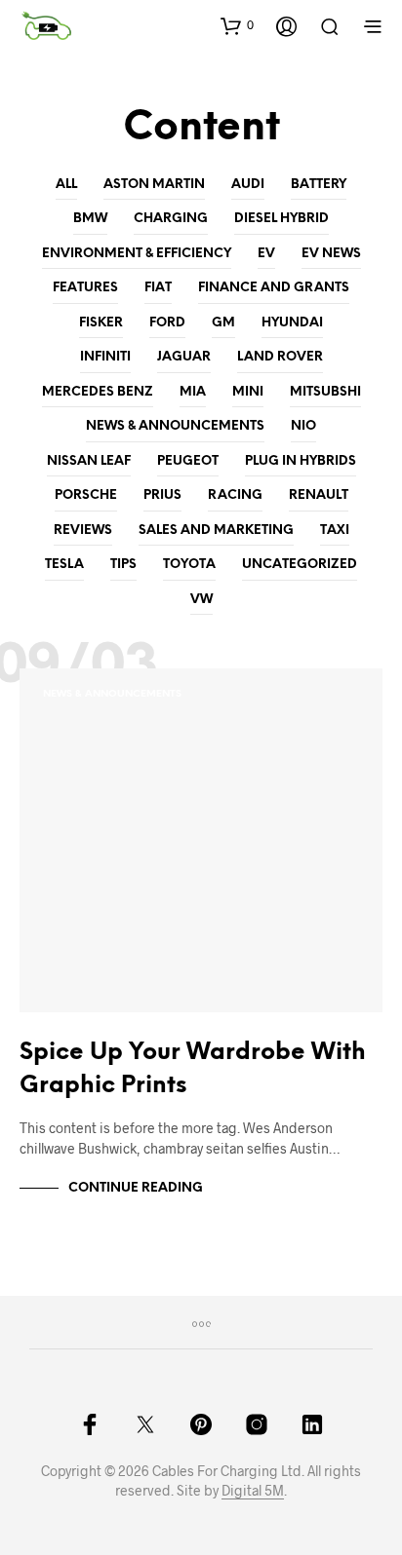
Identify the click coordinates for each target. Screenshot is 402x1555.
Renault (318, 495)
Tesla (64, 564)
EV (266, 253)
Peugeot (188, 461)
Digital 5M (252, 1490)
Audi (247, 184)
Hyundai (292, 323)
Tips (123, 564)
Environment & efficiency (136, 253)
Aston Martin (154, 184)
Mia (193, 392)
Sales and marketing (216, 530)
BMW (90, 218)
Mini (247, 392)
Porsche (86, 495)
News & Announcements (175, 426)
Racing (235, 495)
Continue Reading (135, 1188)
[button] (237, 25)
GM (223, 323)
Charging (171, 218)
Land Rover (280, 357)
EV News (331, 253)
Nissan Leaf (89, 461)
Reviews (83, 530)
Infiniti (105, 357)
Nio (303, 426)
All (66, 184)
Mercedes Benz (97, 392)
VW (201, 599)
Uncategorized (299, 564)
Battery (318, 184)
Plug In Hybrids (300, 461)
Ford (167, 323)
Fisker (101, 323)
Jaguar (184, 357)
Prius (162, 495)
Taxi (334, 530)
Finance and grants (273, 288)
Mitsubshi (325, 392)
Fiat (158, 288)
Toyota (189, 564)
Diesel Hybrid (281, 218)
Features (85, 288)
